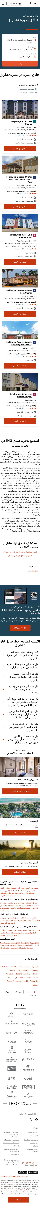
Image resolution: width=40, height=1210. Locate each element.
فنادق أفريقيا (4, 948)
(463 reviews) (19, 249)
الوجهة (34, 37)
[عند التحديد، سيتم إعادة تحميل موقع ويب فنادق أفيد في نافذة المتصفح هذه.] (28, 1077)
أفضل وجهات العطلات (8, 930)
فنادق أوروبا (34, 943)
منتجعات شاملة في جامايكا (20, 908)
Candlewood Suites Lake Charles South (20, 236)
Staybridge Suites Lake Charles (21, 122)
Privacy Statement (17, 1192)
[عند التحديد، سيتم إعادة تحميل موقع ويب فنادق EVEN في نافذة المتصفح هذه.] (28, 1059)
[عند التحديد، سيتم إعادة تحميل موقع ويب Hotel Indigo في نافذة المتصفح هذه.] (28, 1032)
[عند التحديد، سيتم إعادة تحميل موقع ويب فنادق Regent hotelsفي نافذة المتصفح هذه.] (28, 1014)
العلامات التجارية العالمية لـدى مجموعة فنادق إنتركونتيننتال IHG (11, 1134)
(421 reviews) (20, 408)
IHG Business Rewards (11, 1143)
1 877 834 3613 (12, 1164)
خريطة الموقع (15, 1154)
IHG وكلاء (16, 1146)
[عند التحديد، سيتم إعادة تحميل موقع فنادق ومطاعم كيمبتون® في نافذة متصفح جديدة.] (11, 1032)
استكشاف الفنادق (32, 1132)
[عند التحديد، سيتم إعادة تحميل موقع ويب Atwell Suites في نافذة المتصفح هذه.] (11, 1086)
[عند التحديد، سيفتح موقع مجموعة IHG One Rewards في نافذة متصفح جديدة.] (20, 1103)
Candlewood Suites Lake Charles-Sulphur (20, 395)
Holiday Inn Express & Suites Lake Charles (19, 291)
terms (5, 1188)
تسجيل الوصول (32, 47)
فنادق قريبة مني (34, 930)
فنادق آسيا (25, 943)
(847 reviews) (20, 356)
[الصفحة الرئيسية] (34, 992)
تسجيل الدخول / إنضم (13, 3)
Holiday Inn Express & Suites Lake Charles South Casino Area (19, 179)
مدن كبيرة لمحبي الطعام (15, 888)
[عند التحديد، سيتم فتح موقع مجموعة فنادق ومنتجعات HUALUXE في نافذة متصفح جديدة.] (11, 1050)
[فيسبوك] (36, 1119)
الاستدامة (35, 1146)
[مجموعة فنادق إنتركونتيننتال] (33, 3)
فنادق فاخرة (22, 930)
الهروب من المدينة (32, 888)
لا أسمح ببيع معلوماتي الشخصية (31, 1150)
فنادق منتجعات (6, 893)
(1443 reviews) (20, 304)
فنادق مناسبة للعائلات (28, 918)
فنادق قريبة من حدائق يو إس (16, 920)
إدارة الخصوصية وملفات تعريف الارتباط (11, 1150)
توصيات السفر (34, 1143)
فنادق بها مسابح (18, 890)
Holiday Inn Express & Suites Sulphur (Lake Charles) (19, 343)
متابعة (18, 1199)
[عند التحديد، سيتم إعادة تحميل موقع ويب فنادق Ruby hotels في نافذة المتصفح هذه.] (28, 1041)
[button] (3, 3)
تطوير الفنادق (34, 1135)
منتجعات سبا (16, 896)
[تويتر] (31, 1119)
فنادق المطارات (17, 893)
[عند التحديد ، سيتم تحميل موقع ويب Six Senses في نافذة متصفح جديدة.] (11, 1014)
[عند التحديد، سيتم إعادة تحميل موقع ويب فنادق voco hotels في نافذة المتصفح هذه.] (11, 1041)
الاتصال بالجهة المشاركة (11, 1140)
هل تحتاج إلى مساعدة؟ (31, 1140)
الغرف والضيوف (31, 54)
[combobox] (27, 89)
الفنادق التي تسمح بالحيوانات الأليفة (23, 933)
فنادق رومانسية (6, 890)
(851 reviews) (20, 193)
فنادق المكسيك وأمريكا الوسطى (21, 945)
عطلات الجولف (5, 896)
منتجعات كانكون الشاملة (24, 905)
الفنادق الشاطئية (31, 903)
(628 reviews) (20, 135)
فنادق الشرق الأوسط (18, 948)
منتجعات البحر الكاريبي (16, 903)
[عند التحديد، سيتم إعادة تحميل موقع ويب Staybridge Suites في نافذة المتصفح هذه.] (28, 1086)
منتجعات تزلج (30, 893)
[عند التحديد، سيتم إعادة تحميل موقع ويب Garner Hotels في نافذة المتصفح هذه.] (11, 1077)
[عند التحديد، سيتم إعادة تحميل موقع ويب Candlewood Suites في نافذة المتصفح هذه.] (28, 1095)
